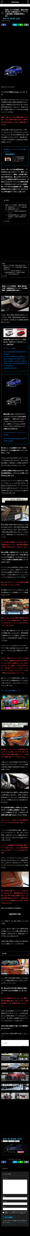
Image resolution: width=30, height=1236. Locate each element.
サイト (4, 1206)
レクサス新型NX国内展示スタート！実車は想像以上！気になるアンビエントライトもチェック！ (18, 159)
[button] (3, 25)
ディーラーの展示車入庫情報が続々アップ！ (16, 270)
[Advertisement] (15, 43)
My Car (4, 18)
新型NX (17, 1141)
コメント (5, 1178)
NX (8, 18)
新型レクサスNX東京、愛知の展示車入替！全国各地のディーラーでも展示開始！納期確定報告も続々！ (16, 207)
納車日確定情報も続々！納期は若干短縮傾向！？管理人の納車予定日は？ (17, 216)
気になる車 (12, 18)
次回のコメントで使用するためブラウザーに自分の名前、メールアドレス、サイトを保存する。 (16, 1212)
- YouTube (4, 1043)
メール (5, 1201)
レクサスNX (11, 1141)
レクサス (18, 18)
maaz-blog (15, 2)
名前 (4, 1196)
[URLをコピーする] (26, 25)
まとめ (7, 221)
